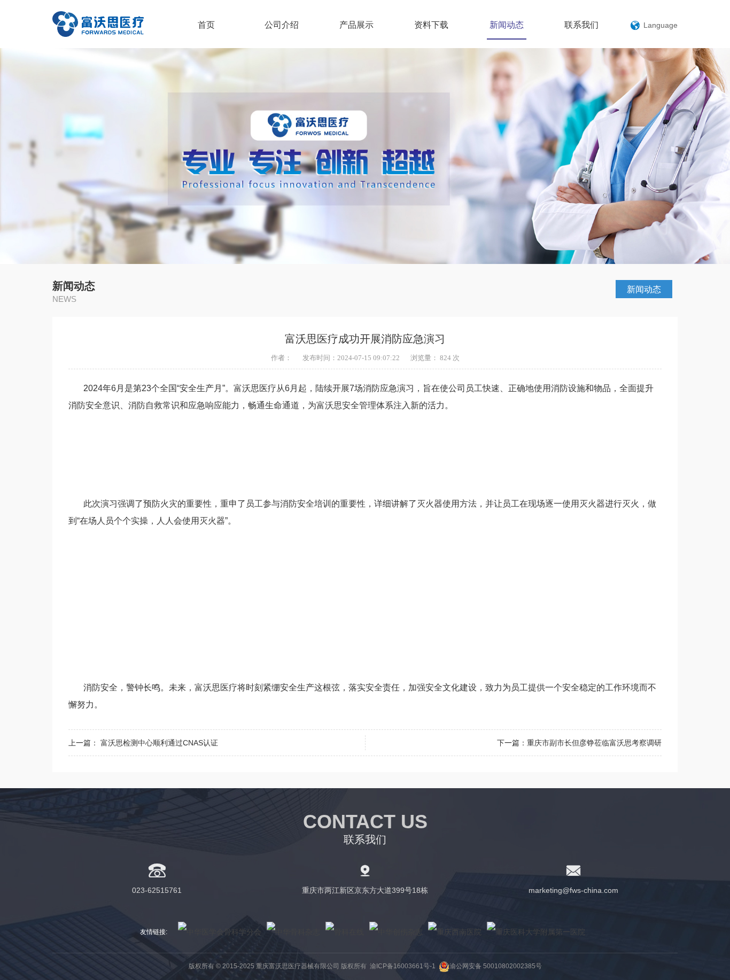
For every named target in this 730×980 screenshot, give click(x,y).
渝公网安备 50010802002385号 (495, 966)
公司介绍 (282, 24)
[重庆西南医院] (455, 932)
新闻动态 (507, 24)
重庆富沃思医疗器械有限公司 (110, 24)
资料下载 (431, 24)
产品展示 (356, 24)
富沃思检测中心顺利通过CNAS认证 (159, 742)
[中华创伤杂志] (396, 932)
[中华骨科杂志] (293, 932)
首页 (206, 24)
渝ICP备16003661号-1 (403, 966)
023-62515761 (157, 890)
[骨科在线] (344, 932)
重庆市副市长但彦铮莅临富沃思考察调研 (594, 742)
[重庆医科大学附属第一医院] (536, 932)
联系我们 (581, 24)
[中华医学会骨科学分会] (219, 932)
